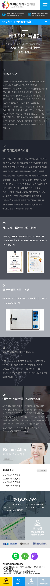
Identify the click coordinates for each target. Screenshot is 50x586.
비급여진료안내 (8, 569)
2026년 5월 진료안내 (11, 486)
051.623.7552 (25, 499)
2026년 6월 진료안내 (11, 482)
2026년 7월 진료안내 (11, 479)
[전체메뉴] (45, 5)
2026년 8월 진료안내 (11, 475)
